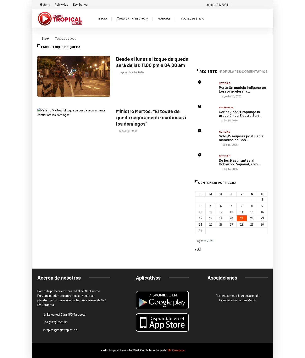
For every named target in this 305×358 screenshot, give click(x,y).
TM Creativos (176, 350)
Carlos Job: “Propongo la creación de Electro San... (240, 113)
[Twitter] (245, 4)
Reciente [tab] (208, 72)
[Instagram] (252, 4)
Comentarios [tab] (255, 72)
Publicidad (61, 4)
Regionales (226, 107)
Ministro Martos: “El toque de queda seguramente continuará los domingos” (151, 117)
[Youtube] (266, 4)
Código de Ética (192, 18)
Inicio (102, 18)
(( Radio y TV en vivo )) (132, 18)
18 (210, 218)
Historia (45, 4)
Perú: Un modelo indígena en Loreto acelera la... (242, 89)
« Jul (198, 249)
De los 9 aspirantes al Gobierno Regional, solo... (239, 162)
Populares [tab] (230, 72)
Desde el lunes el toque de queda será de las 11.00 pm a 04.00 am (152, 62)
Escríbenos (80, 4)
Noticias (164, 18)
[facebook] (238, 4)
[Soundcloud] (259, 4)
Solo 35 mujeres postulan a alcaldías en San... (241, 138)
